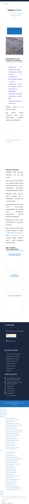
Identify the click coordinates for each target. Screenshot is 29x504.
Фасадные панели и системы (12, 419)
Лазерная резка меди (10, 368)
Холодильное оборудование (12, 486)
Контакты (2, 494)
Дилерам (2, 492)
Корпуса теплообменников (11, 438)
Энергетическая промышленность (13, 489)
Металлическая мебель (11, 445)
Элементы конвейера (10, 442)
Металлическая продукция (11, 448)
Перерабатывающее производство (13, 475)
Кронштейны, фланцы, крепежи (12, 423)
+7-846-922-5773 (11, 388)
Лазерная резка (4, 409)
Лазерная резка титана (10, 365)
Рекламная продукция (10, 436)
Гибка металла (4, 411)
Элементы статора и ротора (15, 15)
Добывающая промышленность (12, 457)
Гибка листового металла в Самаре (13, 354)
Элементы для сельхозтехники (12, 447)
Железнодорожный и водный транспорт (14, 458)
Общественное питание (11, 469)
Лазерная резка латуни (10, 363)
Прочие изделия (9, 477)
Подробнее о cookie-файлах (7, 503)
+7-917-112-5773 (11, 390)
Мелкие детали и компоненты (12, 433)
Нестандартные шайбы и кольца (12, 440)
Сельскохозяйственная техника (12, 479)
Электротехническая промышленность (14, 487)
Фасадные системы (10, 484)
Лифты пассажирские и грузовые (13, 464)
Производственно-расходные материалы (14, 430)
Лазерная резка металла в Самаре (12, 356)
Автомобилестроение (10, 452)
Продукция (19, 13)
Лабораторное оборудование (12, 462)
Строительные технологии (11, 481)
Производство (9, 370)
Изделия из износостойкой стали (13, 435)
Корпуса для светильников (11, 418)
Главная (13, 13)
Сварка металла (4, 414)
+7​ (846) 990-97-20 (12, 233)
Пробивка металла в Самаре (11, 361)
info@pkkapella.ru (10, 393)
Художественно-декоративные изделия (14, 431)
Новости (1, 491)
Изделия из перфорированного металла (14, 425)
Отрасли (1, 450)
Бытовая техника (9, 453)
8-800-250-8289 (10, 386)
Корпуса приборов (10, 421)
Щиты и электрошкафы (11, 426)
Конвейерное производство (12, 460)
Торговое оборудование (11, 482)
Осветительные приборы (11, 470)
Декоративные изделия (11, 455)
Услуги (1, 408)
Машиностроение (10, 465)
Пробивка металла (4, 413)
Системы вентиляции (10, 443)
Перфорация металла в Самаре (12, 358)
